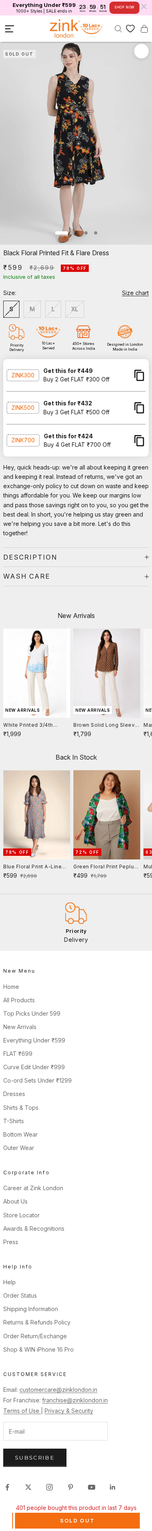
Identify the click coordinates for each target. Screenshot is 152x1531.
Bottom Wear (20, 1134)
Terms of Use (22, 1410)
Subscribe (35, 1457)
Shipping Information (30, 1308)
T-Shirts (13, 1121)
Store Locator (21, 1215)
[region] (76, 922)
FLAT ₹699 (17, 1053)
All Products (19, 1000)
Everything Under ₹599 (34, 1040)
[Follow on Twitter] (28, 1487)
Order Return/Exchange (35, 1336)
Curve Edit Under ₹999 (34, 1067)
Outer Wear (18, 1147)
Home (11, 986)
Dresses (14, 1093)
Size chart (135, 292)
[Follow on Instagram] (49, 1487)
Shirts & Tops (21, 1107)
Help (9, 1282)
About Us (15, 1201)
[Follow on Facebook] (7, 1487)
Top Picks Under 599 (31, 1013)
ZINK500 (22, 407)
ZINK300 (22, 375)
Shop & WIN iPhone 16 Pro (38, 1349)
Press (10, 1241)
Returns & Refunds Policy (37, 1322)
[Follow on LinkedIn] (113, 1487)
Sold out (77, 1520)
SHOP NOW (124, 7)
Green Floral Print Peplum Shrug (106, 867)
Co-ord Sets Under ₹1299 (37, 1080)
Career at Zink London (33, 1187)
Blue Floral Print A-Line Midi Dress (32, 867)
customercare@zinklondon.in (58, 1389)
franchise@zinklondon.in (75, 1400)
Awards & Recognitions (33, 1228)
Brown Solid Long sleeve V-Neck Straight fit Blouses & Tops (105, 725)
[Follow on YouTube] (92, 1487)
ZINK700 (23, 440)
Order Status (20, 1295)
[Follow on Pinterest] (70, 1487)
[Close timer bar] (144, 6)
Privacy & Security (69, 1410)
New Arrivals (19, 1026)
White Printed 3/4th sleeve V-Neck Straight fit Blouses (33, 725)
